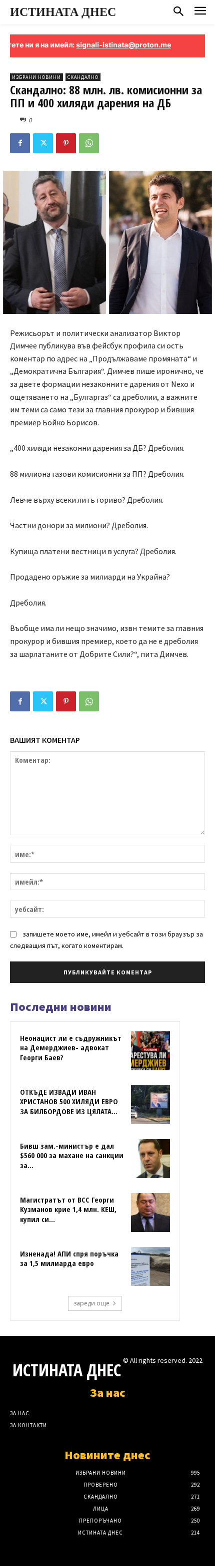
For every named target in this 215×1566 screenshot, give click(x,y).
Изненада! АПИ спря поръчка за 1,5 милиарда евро (69, 1258)
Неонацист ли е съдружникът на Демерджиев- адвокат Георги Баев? (71, 1047)
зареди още (92, 1303)
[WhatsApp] (89, 143)
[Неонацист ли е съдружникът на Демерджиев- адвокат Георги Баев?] (150, 1050)
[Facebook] (20, 143)
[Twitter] (43, 143)
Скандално (83, 77)
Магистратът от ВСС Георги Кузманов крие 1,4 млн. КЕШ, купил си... (68, 1209)
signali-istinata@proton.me (110, 44)
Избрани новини (36, 77)
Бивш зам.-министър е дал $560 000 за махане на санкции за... (72, 1155)
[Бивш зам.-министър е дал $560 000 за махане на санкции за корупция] (150, 1158)
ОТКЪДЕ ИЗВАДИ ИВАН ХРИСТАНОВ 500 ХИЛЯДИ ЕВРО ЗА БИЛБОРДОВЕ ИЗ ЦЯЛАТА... (69, 1101)
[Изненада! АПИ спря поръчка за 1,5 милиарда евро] (150, 1266)
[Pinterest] (66, 143)
